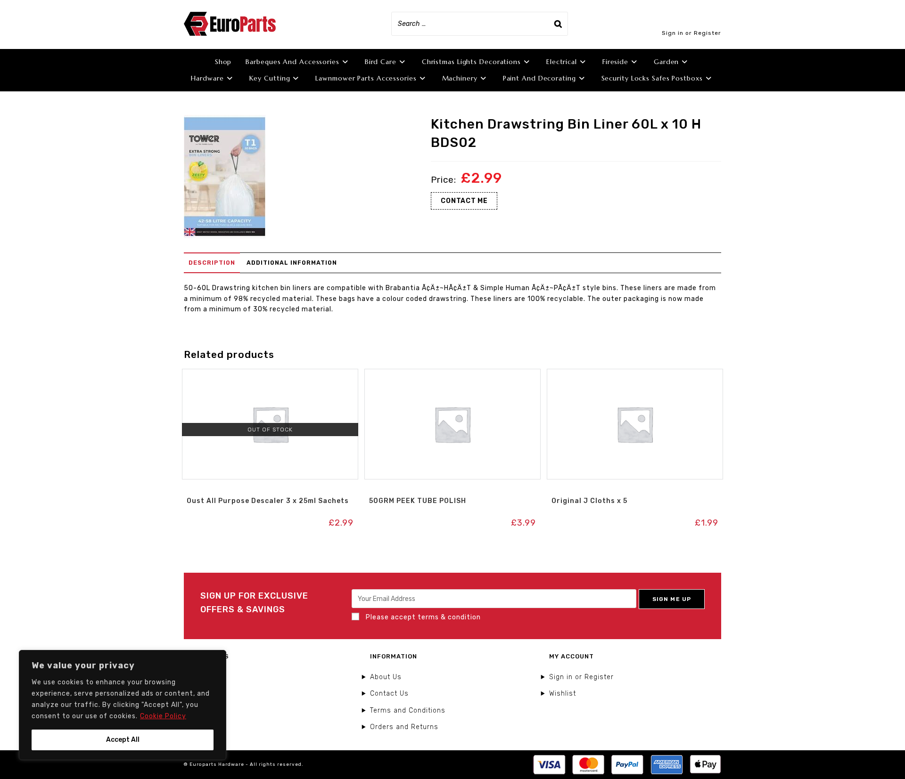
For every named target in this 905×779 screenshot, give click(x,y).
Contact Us (389, 694)
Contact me (464, 201)
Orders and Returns (404, 727)
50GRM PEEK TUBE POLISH (417, 501)
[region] (122, 705)
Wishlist (562, 694)
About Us (386, 677)
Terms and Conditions (407, 710)
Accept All (123, 740)
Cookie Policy (163, 716)
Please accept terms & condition (422, 617)
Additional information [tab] (292, 262)
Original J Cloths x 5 (589, 501)
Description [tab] (212, 262)
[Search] (558, 23)
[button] (270, 378)
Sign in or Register (691, 33)
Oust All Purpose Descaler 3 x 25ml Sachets (268, 501)
